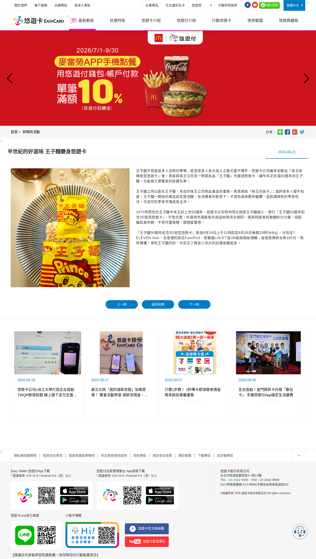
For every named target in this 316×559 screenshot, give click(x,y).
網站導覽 (184, 455)
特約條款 (139, 455)
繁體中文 (293, 5)
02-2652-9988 (238, 480)
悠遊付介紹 (186, 20)
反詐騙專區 (225, 455)
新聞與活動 (31, 132)
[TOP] (298, 455)
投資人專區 (82, 5)
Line (280, 132)
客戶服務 (40, 5)
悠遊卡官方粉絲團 (151, 528)
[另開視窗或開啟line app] (269, 5)
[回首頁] (39, 20)
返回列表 (158, 304)
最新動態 (86, 20)
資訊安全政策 (162, 455)
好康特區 (117, 20)
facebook (287, 132)
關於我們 (20, 5)
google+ (294, 132)
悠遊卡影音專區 (154, 541)
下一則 (194, 304)
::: (307, 2)
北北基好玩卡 (175, 5)
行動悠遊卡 (221, 20)
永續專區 (60, 5)
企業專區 (152, 5)
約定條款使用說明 (114, 455)
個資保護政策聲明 (82, 455)
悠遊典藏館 (288, 20)
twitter (302, 132)
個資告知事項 (52, 455)
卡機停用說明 (227, 5)
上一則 (122, 304)
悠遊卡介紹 (151, 20)
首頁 (14, 132)
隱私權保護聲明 (25, 455)
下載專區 (204, 455)
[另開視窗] (247, 5)
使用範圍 (255, 20)
